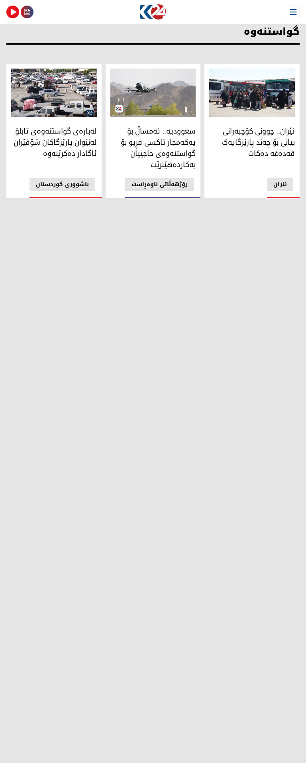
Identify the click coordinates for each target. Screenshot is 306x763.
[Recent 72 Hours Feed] (27, 12)
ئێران (280, 184)
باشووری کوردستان (62, 184)
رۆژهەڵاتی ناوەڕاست (159, 184)
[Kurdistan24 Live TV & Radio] (12, 12)
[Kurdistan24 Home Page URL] (153, 12)
